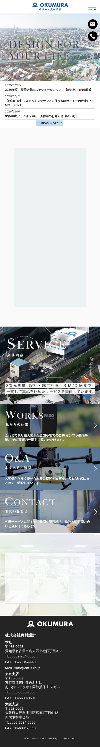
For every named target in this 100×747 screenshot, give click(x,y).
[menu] (92, 5)
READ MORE (49, 123)
